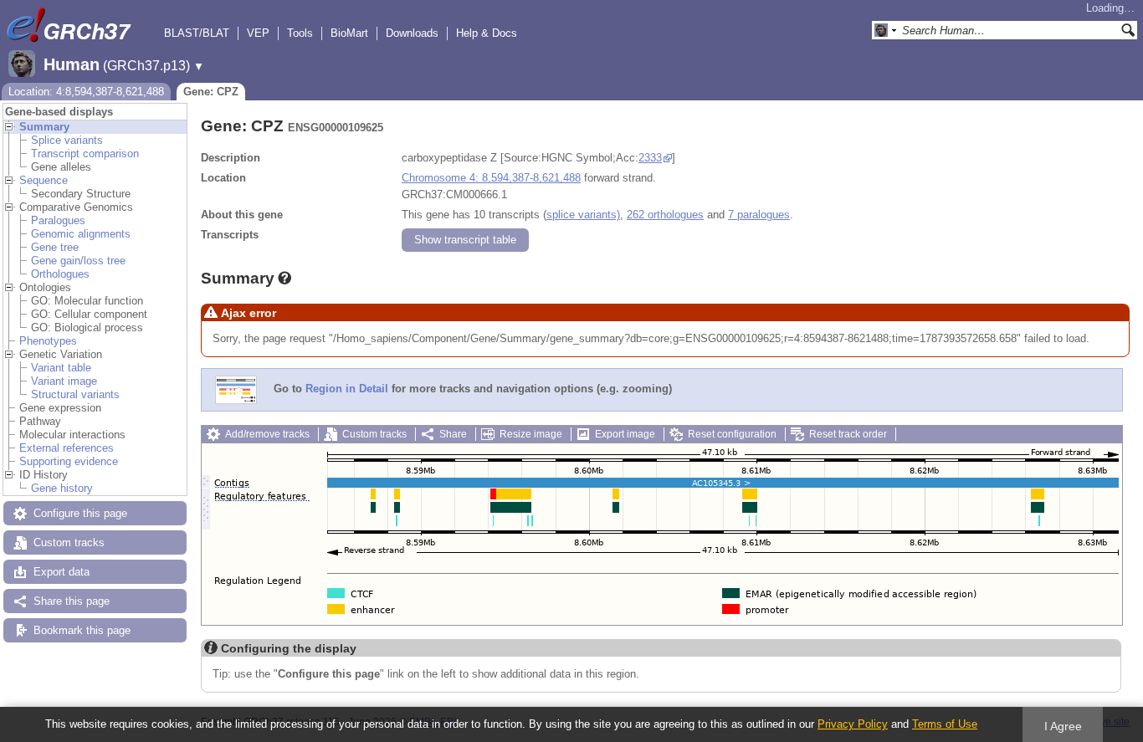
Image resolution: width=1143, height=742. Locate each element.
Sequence (43, 180)
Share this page (71, 601)
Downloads (412, 33)
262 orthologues (665, 214)
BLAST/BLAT (196, 33)
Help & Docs (486, 33)
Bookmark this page (82, 630)
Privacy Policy (853, 724)
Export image (625, 434)
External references (66, 448)
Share (453, 434)
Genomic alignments (81, 234)
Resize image (531, 434)
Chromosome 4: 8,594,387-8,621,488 (491, 177)
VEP (258, 33)
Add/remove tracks (267, 434)
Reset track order (848, 434)
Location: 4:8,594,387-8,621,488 (86, 91)
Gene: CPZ (210, 91)
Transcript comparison (85, 153)
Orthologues (60, 274)
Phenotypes (48, 341)
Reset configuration (732, 434)
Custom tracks (69, 542)
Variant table (61, 367)
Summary (44, 126)
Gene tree (55, 247)
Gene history (62, 488)
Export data (61, 571)
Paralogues (58, 220)
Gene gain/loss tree (78, 260)
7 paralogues (759, 214)
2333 (650, 157)
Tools (300, 33)
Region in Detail (346, 388)
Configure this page (80, 513)
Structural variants (75, 394)
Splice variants (67, 140)
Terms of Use (944, 724)
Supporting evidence (68, 461)
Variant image (64, 381)
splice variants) (583, 214)
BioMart (349, 33)
